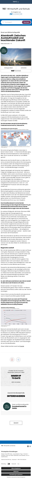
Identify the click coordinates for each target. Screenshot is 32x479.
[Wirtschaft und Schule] (16, 9)
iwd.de (22, 346)
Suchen (26, 22)
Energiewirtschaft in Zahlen (19, 407)
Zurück (16, 423)
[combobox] (13, 22)
